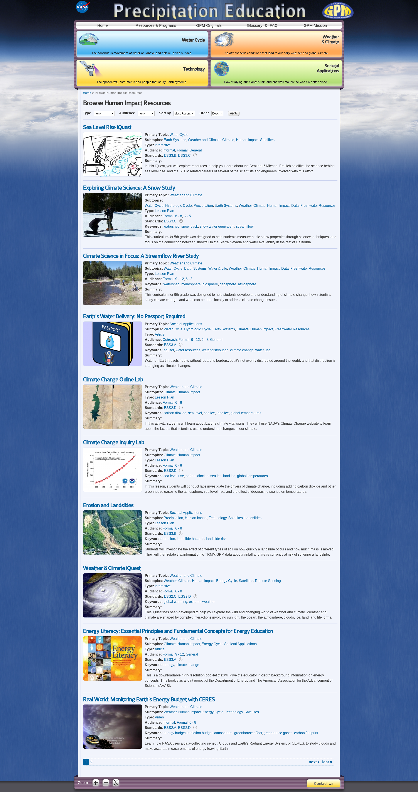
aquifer (168, 350)
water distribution (215, 350)
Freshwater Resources (317, 205)
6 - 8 (178, 216)
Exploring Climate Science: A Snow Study (129, 188)
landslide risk (216, 539)
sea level (195, 413)
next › (314, 762)
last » (327, 762)
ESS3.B (170, 155)
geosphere (228, 284)
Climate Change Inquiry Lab (113, 442)
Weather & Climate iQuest (111, 568)
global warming (175, 602)
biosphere (210, 284)
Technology (218, 518)
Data (295, 205)
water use (262, 350)
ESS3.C (184, 155)
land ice (223, 413)
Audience (127, 113)
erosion (169, 539)
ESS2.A (170, 728)
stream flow (245, 226)
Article (160, 334)
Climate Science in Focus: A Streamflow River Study (141, 256)
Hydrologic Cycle (178, 205)
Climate (228, 140)
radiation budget (199, 733)
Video (159, 717)
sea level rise (173, 476)
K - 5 (187, 216)
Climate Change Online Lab (113, 379)
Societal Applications (186, 324)
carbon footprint (306, 733)
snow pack (189, 226)
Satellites (267, 140)
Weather (245, 205)
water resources (188, 350)
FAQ (274, 25)
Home (102, 25)
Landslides (252, 518)
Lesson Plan (164, 211)
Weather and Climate (204, 140)
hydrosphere (191, 284)
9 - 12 (179, 279)
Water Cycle (179, 134)
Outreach (170, 339)
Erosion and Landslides (108, 505)
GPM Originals (209, 25)
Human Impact (247, 140)
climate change (242, 350)
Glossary (254, 25)
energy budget (174, 733)
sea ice (209, 413)
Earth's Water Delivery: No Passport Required (134, 316)
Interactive (163, 145)
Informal (169, 150)
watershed (171, 226)
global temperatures (246, 413)
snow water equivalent (217, 226)
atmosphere (247, 284)
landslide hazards (190, 539)
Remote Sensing (268, 581)
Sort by (165, 113)
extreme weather (202, 602)
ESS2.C (170, 596)
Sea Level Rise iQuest (107, 127)
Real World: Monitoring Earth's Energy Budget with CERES (149, 699)
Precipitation (203, 205)
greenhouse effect (248, 733)
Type (87, 113)
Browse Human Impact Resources (118, 92)
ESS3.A (170, 345)
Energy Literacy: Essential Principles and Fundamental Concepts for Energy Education (178, 631)
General (195, 150)
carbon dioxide (174, 413)
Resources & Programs (156, 25)
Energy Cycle (226, 581)
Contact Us (323, 783)
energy (168, 665)
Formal (182, 150)
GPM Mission (315, 25)
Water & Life (217, 268)
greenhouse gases (278, 733)
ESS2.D (170, 408)
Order (204, 113)
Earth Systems (175, 140)
